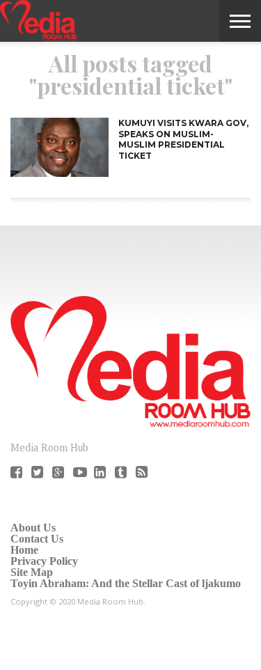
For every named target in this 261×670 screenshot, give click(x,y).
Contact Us (36, 539)
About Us (33, 527)
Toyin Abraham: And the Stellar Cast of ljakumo (125, 583)
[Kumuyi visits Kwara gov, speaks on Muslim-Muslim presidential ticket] (59, 173)
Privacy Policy (44, 561)
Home (24, 550)
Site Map (31, 572)
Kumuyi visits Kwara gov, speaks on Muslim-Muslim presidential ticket (183, 139)
